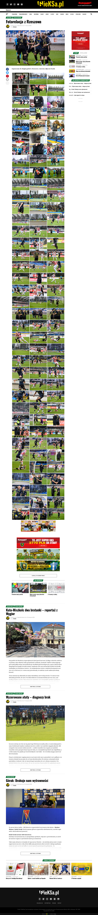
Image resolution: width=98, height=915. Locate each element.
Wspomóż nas (48, 903)
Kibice (67, 14)
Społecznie (78, 14)
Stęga (55, 913)
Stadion (62, 14)
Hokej (30, 14)
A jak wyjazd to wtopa (79, 95)
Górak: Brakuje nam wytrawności (79, 89)
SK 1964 (72, 14)
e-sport (52, 14)
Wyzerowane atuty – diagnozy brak (82, 83)
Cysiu (52, 913)
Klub (57, 14)
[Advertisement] (80, 111)
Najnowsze (8, 10)
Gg (69, 89)
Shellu (14, 618)
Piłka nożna (14, 14)
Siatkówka (36, 14)
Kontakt (59, 903)
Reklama (54, 903)
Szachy (42, 14)
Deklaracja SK (40, 903)
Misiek (15, 27)
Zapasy (47, 14)
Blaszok (84, 14)
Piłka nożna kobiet (23, 14)
